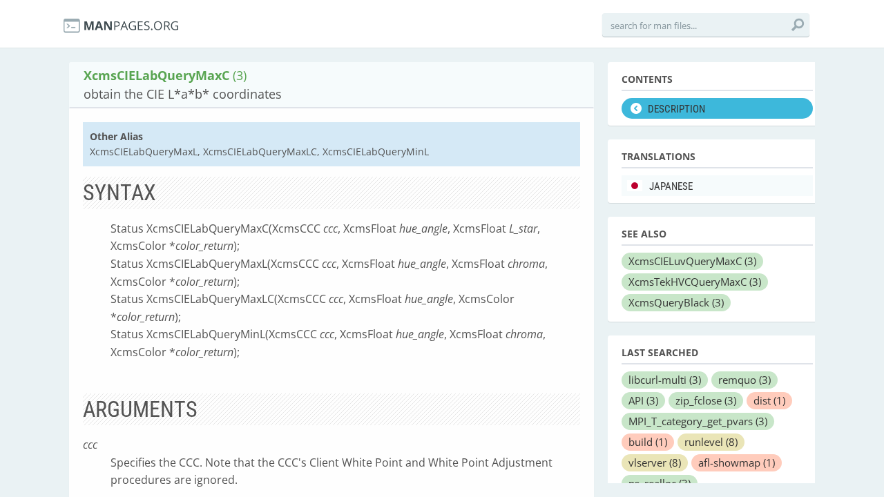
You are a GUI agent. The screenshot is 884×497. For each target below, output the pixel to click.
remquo (744, 380)
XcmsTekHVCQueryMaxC (694, 282)
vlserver (654, 462)
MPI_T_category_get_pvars (697, 421)
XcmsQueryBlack (676, 302)
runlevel (711, 442)
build (647, 442)
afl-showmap (736, 462)
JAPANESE (671, 186)
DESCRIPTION (676, 109)
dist (769, 400)
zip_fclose (705, 400)
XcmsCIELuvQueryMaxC (692, 261)
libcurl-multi (664, 380)
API (643, 400)
